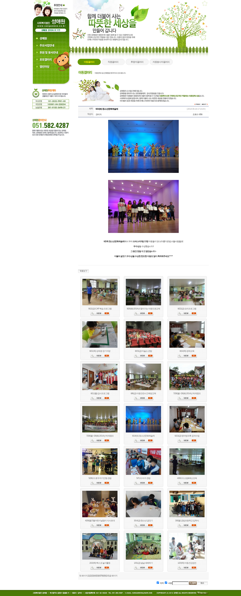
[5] (97, 575)
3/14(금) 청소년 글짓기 (143, 520)
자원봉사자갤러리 (161, 62)
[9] (105, 575)
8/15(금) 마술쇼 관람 (143, 351)
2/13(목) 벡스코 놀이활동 (99, 563)
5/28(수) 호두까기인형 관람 (100, 478)
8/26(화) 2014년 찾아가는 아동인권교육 (143, 308)
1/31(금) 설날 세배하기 (143, 563)
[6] (99, 575)
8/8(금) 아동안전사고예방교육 (143, 393)
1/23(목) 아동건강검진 (187, 563)
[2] (91, 575)
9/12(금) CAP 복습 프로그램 (100, 308)
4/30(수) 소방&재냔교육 (187, 478)
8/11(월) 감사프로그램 (100, 393)
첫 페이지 (83, 575)
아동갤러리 (89, 62)
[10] (107, 575)
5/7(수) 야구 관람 (143, 478)
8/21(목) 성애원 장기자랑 (99, 351)
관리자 (98, 114)
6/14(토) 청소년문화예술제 (143, 436)
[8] (103, 575)
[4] (95, 575)
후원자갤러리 (137, 62)
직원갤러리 (113, 62)
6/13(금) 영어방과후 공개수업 (187, 436)
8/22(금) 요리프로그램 (187, 308)
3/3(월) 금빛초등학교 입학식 (187, 520)
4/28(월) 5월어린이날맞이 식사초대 (100, 520)
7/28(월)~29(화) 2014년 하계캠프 (187, 393)
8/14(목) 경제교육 (187, 351)
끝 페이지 (113, 575)
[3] (93, 575)
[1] (88, 575)
